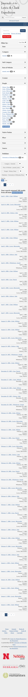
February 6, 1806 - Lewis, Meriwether (11, 488)
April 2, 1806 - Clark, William (9, 238)
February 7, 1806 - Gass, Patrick (10, 513)
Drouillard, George (7, 94)
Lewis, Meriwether (7, 91)
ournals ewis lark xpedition (10, 7)
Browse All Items (16, 33)
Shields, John (6, 123)
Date (6, 180)
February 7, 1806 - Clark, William (10, 504)
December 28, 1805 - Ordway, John (11, 396)
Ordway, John (6, 104)
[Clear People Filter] (14, 87)
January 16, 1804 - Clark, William (10, 579)
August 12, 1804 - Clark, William (10, 321)
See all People (6, 126)
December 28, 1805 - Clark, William (11, 388)
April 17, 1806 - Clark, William (9, 221)
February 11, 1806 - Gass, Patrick (10, 438)
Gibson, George (6, 110)
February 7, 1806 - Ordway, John (10, 529)
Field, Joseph (5, 102)
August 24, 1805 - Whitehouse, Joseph (11, 354)
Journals (4, 55)
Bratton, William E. (7, 116)
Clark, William (6, 89)
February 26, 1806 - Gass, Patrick (10, 471)
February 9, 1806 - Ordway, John (10, 554)
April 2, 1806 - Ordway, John (9, 254)
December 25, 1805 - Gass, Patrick (10, 371)
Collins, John (5, 96)
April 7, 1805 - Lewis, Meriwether (10, 313)
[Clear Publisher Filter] (23, 157)
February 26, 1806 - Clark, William (10, 463)
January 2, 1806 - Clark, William (10, 588)
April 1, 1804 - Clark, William (9, 196)
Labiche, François (7, 121)
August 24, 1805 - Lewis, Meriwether (11, 338)
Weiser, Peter (5, 87)
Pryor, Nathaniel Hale (8, 114)
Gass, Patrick (5, 108)
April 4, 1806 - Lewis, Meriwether (10, 288)
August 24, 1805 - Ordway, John (10, 346)
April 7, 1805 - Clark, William (9, 304)
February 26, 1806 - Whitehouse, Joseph (12, 479)
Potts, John (5, 120)
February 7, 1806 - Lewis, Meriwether (11, 521)
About (12, 633)
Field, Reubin (6, 93)
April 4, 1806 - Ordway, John (9, 296)
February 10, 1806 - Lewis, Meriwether (12, 421)
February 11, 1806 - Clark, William (10, 429)
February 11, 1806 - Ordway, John (10, 454)
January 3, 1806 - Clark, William (10, 604)
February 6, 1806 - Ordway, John (10, 496)
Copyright (19, 633)
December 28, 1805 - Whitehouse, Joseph (12, 404)
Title (3, 180)
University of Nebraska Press (10, 157)
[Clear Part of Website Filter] (14, 71)
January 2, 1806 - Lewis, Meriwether (11, 596)
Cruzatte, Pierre (6, 112)
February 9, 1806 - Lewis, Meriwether (11, 546)
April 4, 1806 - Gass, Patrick (9, 279)
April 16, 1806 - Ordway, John (9, 213)
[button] (20, 163)
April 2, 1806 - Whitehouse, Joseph (10, 263)
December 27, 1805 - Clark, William (11, 379)
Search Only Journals (17, 192)
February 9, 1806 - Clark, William (10, 538)
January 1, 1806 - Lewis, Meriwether (11, 571)
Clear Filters (22, 42)
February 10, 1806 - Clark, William (10, 413)
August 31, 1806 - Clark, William (10, 363)
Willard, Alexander (7, 106)
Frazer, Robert (6, 118)
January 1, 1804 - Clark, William (10, 563)
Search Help (6, 33)
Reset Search (6, 36)
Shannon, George (7, 98)
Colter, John (5, 100)
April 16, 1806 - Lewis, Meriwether (11, 204)
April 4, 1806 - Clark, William (9, 271)
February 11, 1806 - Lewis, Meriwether (12, 446)
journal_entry (6, 71)
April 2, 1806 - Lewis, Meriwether (10, 246)
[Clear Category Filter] (11, 56)
